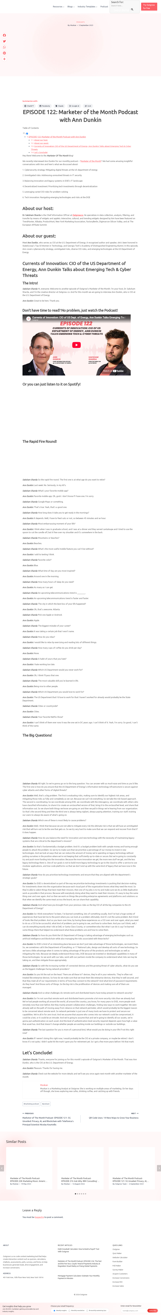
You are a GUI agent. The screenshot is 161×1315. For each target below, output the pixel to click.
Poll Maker (117, 1266)
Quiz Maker (117, 1253)
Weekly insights (61, 1310)
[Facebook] (4, 35)
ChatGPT (30, 106)
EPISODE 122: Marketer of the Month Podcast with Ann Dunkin (57, 137)
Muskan (73, 25)
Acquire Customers (120, 1274)
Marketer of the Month (90, 161)
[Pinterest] (4, 53)
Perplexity (46, 106)
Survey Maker (118, 1270)
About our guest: (41, 143)
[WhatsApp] (4, 47)
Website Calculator (120, 1257)
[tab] (75, 1193)
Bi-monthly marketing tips (97, 1310)
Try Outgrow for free (149, 6)
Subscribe (152, 1310)
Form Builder (118, 1262)
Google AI (75, 106)
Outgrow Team (121, 1184)
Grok (89, 106)
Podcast (104, 6)
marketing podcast (31, 1104)
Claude (60, 106)
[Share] (4, 59)
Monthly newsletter (78, 1310)
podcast (45, 1104)
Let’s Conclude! (41, 152)
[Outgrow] (16, 6)
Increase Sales (118, 1286)
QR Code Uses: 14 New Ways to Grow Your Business (113, 1115)
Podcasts (80, 22)
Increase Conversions (121, 1278)
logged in (39, 1217)
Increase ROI (117, 1282)
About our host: (41, 140)
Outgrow (116, 1249)
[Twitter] (4, 41)
